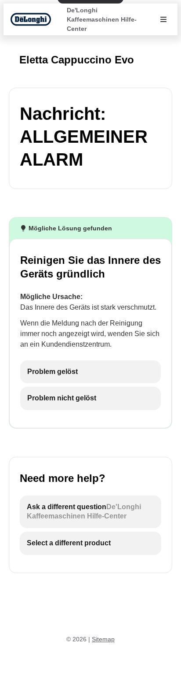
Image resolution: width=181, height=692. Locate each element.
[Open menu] (163, 19)
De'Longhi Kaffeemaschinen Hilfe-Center (102, 19)
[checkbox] (90, 372)
